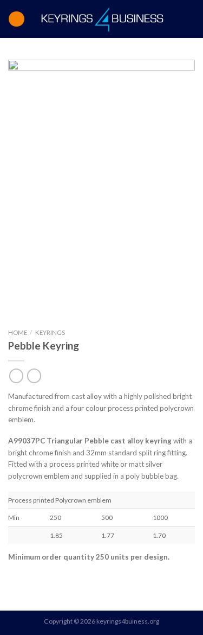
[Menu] (16, 19)
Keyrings (50, 332)
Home (17, 332)
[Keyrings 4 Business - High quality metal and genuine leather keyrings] (102, 19)
